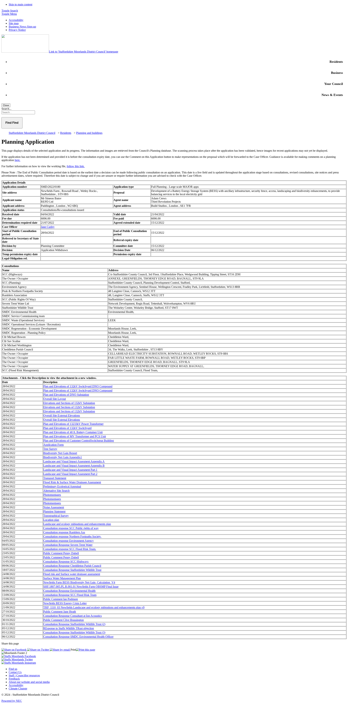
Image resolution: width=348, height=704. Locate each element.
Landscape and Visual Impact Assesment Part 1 (70, 469)
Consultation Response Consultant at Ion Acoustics (72, 615)
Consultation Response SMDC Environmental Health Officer (78, 636)
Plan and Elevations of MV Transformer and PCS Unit (74, 436)
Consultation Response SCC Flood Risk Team (69, 594)
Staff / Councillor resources (24, 675)
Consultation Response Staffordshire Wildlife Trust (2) (74, 624)
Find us (13, 668)
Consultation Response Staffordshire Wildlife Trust (72, 569)
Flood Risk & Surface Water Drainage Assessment (72, 482)
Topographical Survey (56, 515)
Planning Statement (54, 511)
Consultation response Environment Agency (68, 540)
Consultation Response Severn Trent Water (67, 544)
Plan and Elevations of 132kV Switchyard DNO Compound (77, 386)
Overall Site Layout (54, 398)
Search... (6, 108)
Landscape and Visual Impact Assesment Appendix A (74, 461)
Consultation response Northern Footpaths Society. (72, 536)
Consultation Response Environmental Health (69, 590)
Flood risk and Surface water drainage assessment (71, 574)
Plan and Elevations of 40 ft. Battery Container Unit (73, 432)
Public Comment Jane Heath (59, 611)
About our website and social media (29, 682)
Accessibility (16, 20)
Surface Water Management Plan (62, 578)
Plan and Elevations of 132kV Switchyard (67, 428)
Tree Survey (50, 448)
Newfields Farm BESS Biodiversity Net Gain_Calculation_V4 (79, 582)
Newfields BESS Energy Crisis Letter (65, 603)
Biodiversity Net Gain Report (60, 453)
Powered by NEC (11, 700)
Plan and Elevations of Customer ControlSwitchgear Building (78, 440)
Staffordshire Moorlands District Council (32, 132)
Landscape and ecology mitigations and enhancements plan (77, 524)
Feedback (14, 678)
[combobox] (174, 112)
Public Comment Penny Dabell (61, 553)
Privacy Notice (17, 29)
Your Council (333, 84)
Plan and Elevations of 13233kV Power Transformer (73, 423)
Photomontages (52, 494)
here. (17, 160)
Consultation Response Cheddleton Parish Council (72, 565)
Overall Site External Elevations (61, 415)
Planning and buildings (89, 132)
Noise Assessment (53, 507)
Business (337, 73)
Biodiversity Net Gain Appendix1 (62, 457)
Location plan (51, 519)
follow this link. (76, 166)
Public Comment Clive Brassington (63, 619)
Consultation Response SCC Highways (65, 561)
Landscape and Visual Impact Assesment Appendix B (74, 465)
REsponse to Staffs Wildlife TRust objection (68, 628)
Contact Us (15, 672)
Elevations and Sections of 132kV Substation (69, 403)
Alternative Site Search (56, 490)
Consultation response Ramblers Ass (64, 532)
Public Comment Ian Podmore (60, 599)
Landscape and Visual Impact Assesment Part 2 (70, 473)
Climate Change (18, 688)
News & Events (332, 95)
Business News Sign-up (22, 26)
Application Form (53, 444)
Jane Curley (48, 226)
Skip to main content (20, 4)
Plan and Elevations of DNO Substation (66, 394)
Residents (336, 61)
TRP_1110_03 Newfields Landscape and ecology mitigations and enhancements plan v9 (93, 607)
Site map (14, 23)
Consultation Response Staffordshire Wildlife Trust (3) (74, 632)
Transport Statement (54, 478)
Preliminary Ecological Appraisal (62, 486)
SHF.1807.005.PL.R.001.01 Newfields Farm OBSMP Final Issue (81, 586)
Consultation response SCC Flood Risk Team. (69, 549)
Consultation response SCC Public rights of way (71, 528)
